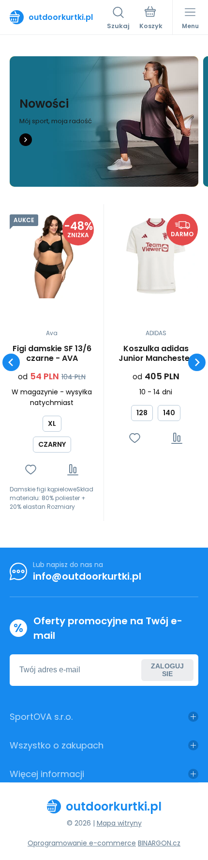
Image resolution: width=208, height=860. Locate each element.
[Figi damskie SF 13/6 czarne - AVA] (52, 256)
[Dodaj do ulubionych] (30, 469)
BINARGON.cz (159, 843)
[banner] (58, 17)
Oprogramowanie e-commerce (82, 843)
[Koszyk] (151, 19)
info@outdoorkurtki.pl (87, 576)
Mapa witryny (119, 823)
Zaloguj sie (167, 670)
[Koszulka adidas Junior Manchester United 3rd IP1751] (156, 256)
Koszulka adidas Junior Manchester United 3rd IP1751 (156, 353)
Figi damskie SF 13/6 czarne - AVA (52, 353)
